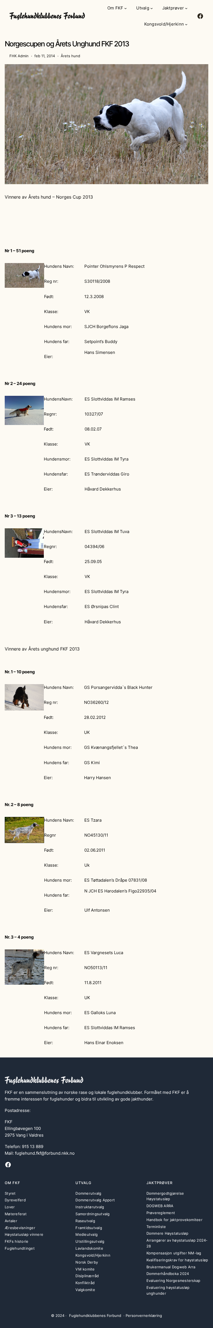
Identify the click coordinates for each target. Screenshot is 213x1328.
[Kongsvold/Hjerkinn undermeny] (186, 24)
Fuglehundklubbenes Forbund (95, 1315)
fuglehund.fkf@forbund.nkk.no (45, 1153)
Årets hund (70, 56)
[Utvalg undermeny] (151, 8)
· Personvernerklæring (142, 1315)
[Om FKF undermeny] (125, 8)
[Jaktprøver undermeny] (186, 8)
